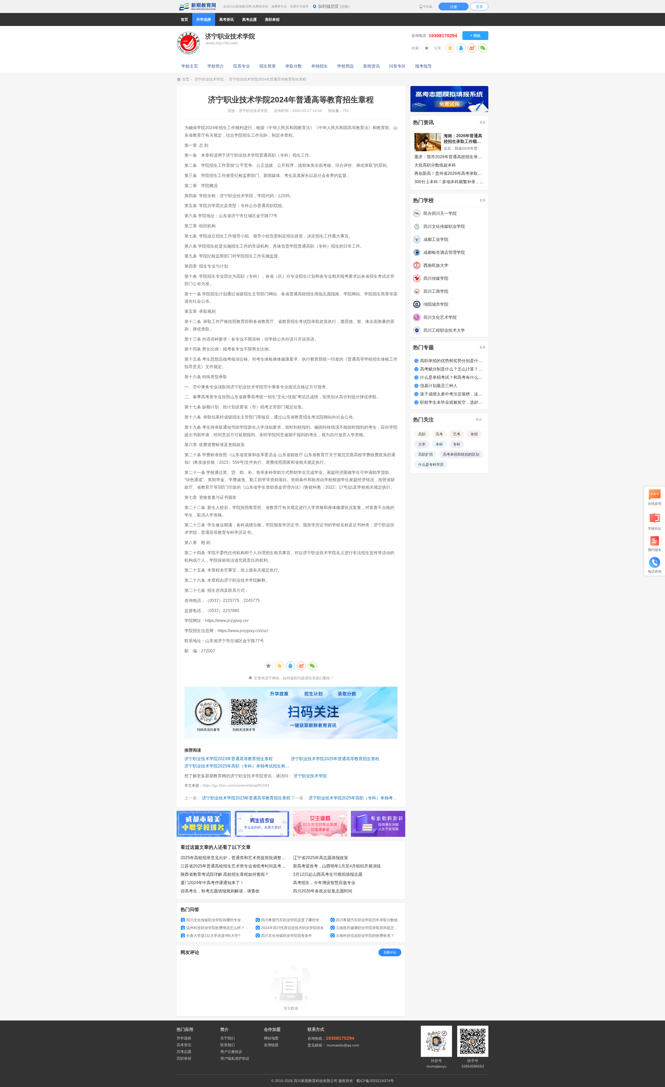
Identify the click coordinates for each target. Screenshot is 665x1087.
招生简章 (267, 66)
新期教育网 (197, 6)
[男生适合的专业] (262, 824)
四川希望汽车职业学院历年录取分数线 (364, 920)
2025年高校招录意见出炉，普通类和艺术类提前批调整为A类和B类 (235, 858)
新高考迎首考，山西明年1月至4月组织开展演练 (337, 866)
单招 (474, 434)
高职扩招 (425, 454)
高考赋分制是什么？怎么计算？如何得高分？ (452, 369)
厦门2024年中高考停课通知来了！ (212, 882)
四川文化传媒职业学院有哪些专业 (211, 920)
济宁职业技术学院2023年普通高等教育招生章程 (228, 759)
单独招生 (319, 66)
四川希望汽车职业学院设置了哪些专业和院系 (291, 920)
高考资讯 (184, 1045)
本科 (439, 444)
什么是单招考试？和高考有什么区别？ (452, 377)
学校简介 (215, 66)
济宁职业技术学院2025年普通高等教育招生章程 (335, 759)
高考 (439, 434)
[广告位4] (378, 824)
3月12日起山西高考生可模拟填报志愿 (327, 874)
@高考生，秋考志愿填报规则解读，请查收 (220, 891)
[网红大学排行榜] (204, 824)
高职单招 (184, 1058)
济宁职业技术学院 (209, 79)
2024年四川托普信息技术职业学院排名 (290, 928)
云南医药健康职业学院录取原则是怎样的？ (366, 928)
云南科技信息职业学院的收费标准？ (362, 935)
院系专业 (241, 66)
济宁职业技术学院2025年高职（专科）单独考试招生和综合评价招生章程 (237, 766)
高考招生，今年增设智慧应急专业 (324, 882)
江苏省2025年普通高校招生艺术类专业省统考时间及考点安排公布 (235, 866)
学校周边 (345, 66)
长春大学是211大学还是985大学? (211, 935)
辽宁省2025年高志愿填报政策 (320, 858)
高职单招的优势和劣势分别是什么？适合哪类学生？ (452, 361)
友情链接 (271, 1045)
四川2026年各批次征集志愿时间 (322, 891)
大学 (421, 444)
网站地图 (271, 1038)
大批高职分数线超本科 (435, 165)
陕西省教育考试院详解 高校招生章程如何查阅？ (225, 874)
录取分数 (293, 66)
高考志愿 (184, 1052)
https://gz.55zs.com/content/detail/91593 (236, 785)
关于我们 (227, 1038)
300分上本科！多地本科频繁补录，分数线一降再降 (449, 182)
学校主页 (189, 66)
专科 (456, 444)
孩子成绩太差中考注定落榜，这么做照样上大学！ (452, 394)
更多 (483, 122)
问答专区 (397, 66)
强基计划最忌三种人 (438, 385)
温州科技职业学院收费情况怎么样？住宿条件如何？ (216, 928)
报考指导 (423, 66)
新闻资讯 (371, 66)
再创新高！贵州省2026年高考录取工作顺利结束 (449, 173)
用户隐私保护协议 (234, 1058)
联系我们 (227, 1045)
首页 (184, 19)
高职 (421, 434)
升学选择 (184, 1038)
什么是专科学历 (431, 464)
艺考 (456, 434)
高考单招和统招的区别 (461, 454)
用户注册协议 (231, 1052)
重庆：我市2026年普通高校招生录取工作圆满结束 (449, 157)
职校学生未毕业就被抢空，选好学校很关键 (452, 402)
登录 (479, 7)
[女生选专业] (320, 824)
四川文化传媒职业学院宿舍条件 (284, 935)
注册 (453, 7)
